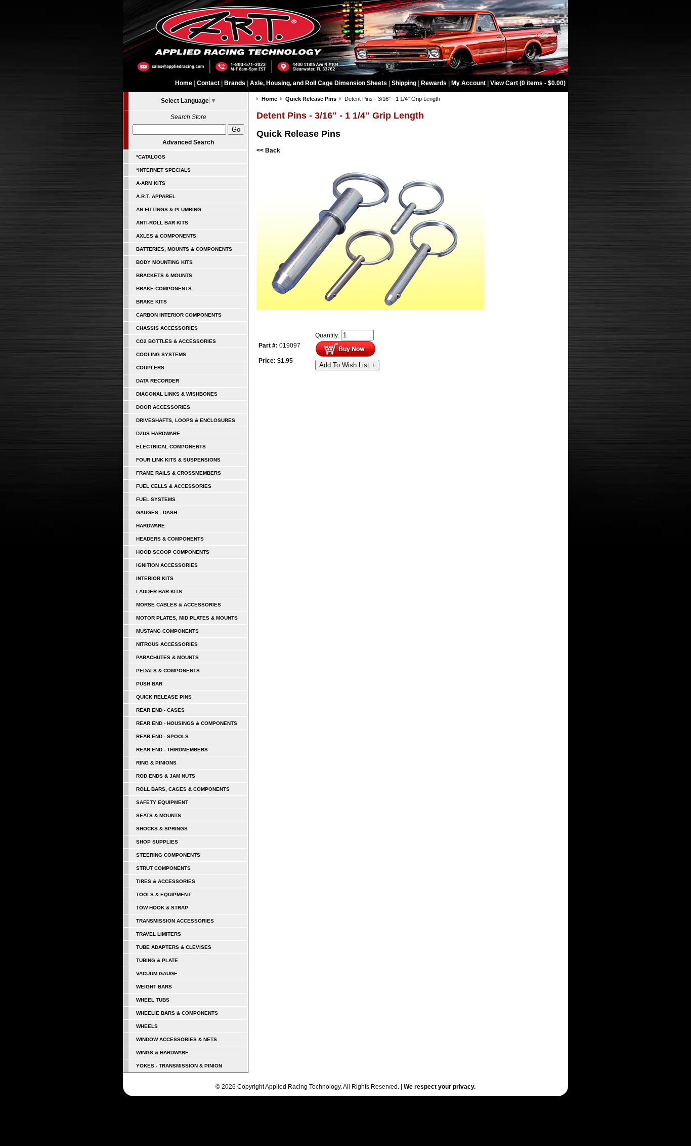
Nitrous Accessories (167, 644)
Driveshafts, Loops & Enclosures (185, 420)
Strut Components (163, 868)
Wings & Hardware (162, 1052)
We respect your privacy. (440, 1086)
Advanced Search (188, 142)
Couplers (150, 367)
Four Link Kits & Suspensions (178, 460)
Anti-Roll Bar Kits (162, 222)
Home (183, 83)
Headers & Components (170, 539)
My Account (468, 83)
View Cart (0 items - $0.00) (528, 83)
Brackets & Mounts (164, 275)
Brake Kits (151, 301)
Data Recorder (157, 381)
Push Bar (149, 683)
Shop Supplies (157, 842)
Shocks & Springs (162, 828)
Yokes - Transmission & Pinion (179, 1065)
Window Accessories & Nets (176, 1039)
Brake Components (164, 288)
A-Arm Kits (150, 183)
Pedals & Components (168, 670)
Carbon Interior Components (179, 315)
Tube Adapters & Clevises (173, 947)
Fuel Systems (156, 499)
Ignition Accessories (167, 565)
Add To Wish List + (347, 365)
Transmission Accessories (175, 921)
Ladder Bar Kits (159, 591)
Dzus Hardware (158, 433)
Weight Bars (154, 986)
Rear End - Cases (160, 710)
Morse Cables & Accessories (178, 604)
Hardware (150, 525)
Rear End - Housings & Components (186, 723)
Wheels (147, 1026)
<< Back (268, 150)
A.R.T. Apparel (156, 196)
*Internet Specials (163, 170)
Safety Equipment (162, 802)
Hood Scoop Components (172, 552)
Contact (208, 83)
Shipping (404, 83)
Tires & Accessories (165, 881)
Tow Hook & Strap (162, 907)
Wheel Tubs (152, 1000)
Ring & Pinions (156, 763)
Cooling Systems (161, 354)
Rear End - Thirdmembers (172, 749)
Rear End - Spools (162, 736)
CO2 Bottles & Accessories (176, 341)
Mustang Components (167, 631)
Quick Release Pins (164, 697)
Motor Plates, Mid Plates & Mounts (187, 618)
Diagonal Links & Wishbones (177, 394)
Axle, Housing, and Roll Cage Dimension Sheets (318, 83)
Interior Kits (155, 578)
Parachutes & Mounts (167, 657)
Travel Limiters (158, 934)
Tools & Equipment (163, 894)
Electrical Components (171, 446)
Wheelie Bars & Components (177, 1013)
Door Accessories (163, 407)
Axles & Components (166, 236)
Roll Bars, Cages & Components (183, 789)
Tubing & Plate (157, 960)
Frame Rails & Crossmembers (178, 473)
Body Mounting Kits (164, 262)
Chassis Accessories (167, 328)
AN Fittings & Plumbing (168, 209)
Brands (234, 83)
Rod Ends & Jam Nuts (165, 776)
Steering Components (168, 855)
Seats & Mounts (158, 815)
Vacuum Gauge (157, 973)
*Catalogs (150, 157)
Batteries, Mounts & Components (184, 249)
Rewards (434, 83)
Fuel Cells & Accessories (173, 486)
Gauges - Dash (156, 512)
